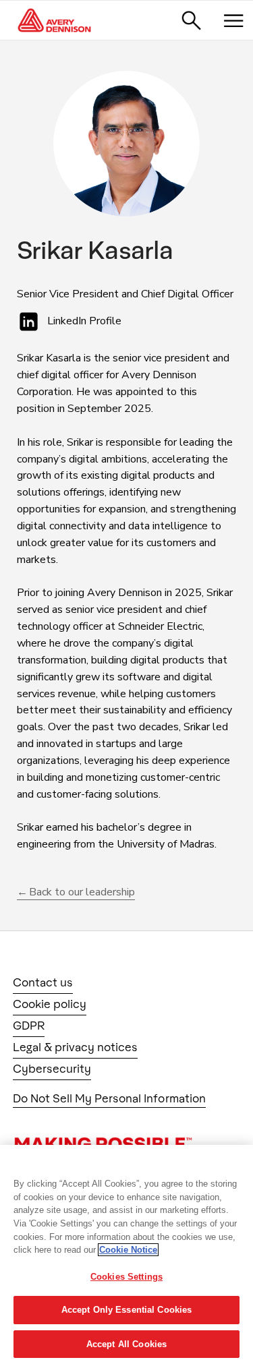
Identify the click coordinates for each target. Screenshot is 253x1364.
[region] (126, 1254)
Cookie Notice (128, 1250)
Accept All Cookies (126, 1344)
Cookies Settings (126, 1277)
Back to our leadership (82, 892)
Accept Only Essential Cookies (126, 1310)
